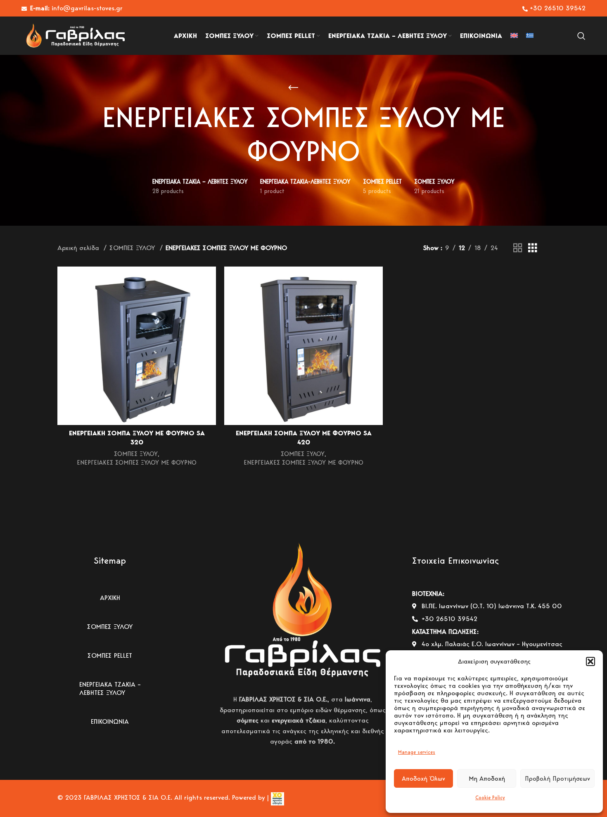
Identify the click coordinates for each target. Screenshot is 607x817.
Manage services (416, 752)
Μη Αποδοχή (487, 778)
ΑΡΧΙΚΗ (110, 598)
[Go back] (293, 88)
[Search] (581, 36)
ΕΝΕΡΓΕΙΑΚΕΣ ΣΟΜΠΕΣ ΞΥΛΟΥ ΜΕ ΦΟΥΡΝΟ (137, 462)
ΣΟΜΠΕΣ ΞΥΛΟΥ (133, 248)
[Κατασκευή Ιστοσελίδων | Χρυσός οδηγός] (276, 797)
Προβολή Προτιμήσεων (557, 778)
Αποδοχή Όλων (423, 778)
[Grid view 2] (517, 248)
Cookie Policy (490, 797)
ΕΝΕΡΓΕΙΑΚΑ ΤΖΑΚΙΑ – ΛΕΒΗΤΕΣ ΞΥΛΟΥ (110, 688)
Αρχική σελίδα (79, 248)
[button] (590, 661)
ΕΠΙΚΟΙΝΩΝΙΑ (110, 721)
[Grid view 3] (532, 248)
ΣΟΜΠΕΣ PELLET (110, 655)
